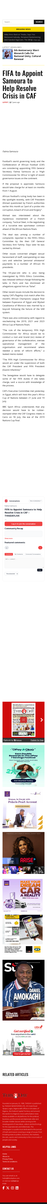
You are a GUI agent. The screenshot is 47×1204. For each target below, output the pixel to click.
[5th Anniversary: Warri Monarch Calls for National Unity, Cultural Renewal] (8, 54)
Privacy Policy (8, 1159)
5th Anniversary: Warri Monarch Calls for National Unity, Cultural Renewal (27, 54)
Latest (6, 102)
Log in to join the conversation (23, 524)
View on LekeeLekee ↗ (35, 501)
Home (5, 1154)
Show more (9, 538)
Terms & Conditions (10, 1161)
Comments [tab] (9, 554)
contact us (15, 1181)
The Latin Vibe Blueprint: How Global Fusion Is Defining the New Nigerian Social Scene (23, 35)
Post (39, 570)
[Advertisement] (23, 478)
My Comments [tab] (19, 554)
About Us (6, 1156)
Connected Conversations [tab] (33, 554)
